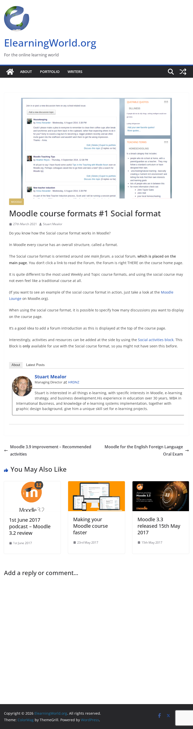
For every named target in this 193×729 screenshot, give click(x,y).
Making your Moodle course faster (90, 526)
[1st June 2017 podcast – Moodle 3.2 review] (32, 485)
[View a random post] (183, 72)
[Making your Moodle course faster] (96, 485)
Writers (75, 71)
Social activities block (155, 339)
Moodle (16, 202)
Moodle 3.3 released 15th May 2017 (158, 526)
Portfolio (50, 71)
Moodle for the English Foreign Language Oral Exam (144, 450)
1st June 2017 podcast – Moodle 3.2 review (30, 526)
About (26, 71)
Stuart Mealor (52, 224)
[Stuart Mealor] (22, 379)
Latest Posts (35, 365)
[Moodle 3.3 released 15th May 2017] (160, 485)
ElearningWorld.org (50, 43)
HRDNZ (73, 382)
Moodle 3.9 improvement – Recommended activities (50, 450)
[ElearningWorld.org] (10, 72)
